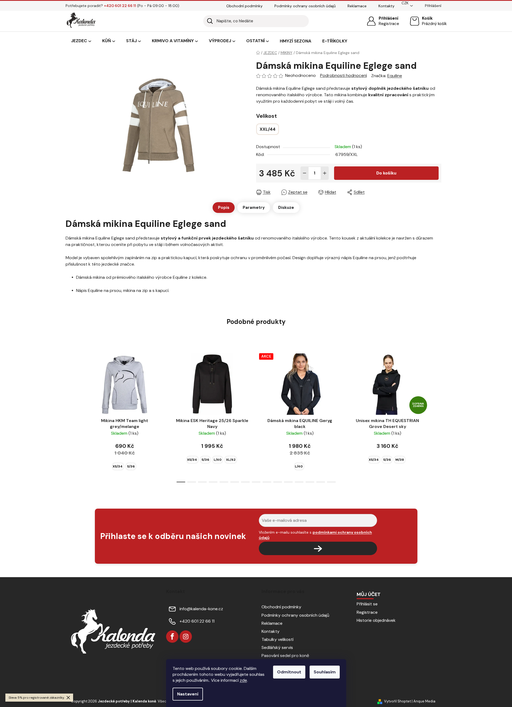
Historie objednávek (376, 620)
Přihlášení (388, 18)
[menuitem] (81, 41)
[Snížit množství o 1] (304, 173)
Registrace (389, 23)
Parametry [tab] (254, 207)
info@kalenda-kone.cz (201, 609)
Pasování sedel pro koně (285, 655)
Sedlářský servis (277, 647)
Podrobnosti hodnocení (343, 75)
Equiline (394, 75)
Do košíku (386, 173)
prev (75, 416)
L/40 (217, 460)
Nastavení (187, 694)
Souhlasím (325, 672)
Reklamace (357, 5)
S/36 (131, 466)
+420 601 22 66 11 (197, 621)
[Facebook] (172, 636)
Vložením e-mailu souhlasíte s (315, 535)
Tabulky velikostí (277, 639)
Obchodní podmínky (244, 5)
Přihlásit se (367, 604)
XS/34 (118, 466)
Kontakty (386, 5)
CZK (405, 3)
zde (243, 680)
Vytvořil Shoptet (397, 701)
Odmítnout (289, 672)
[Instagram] (186, 636)
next (437, 416)
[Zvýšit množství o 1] (325, 173)
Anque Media (424, 701)
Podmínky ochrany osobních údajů (305, 5)
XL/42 (230, 460)
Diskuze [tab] (286, 207)
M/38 (399, 460)
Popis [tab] (223, 207)
